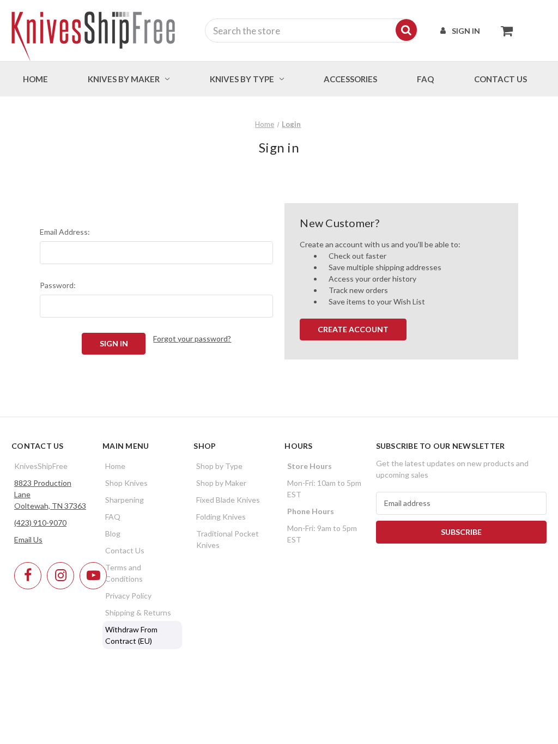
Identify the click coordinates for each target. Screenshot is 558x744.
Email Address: (65, 231)
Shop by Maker (221, 482)
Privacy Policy (128, 595)
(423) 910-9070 (40, 522)
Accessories (350, 79)
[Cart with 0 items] (504, 30)
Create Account (353, 329)
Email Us (28, 539)
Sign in (466, 30)
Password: (58, 285)
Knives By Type (242, 79)
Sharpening (124, 499)
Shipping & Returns (138, 612)
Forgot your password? (192, 338)
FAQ (425, 79)
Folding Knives (221, 516)
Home (35, 79)
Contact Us (124, 550)
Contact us (500, 79)
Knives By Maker (124, 79)
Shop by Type (219, 466)
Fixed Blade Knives (228, 499)
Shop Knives (126, 482)
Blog (112, 533)
